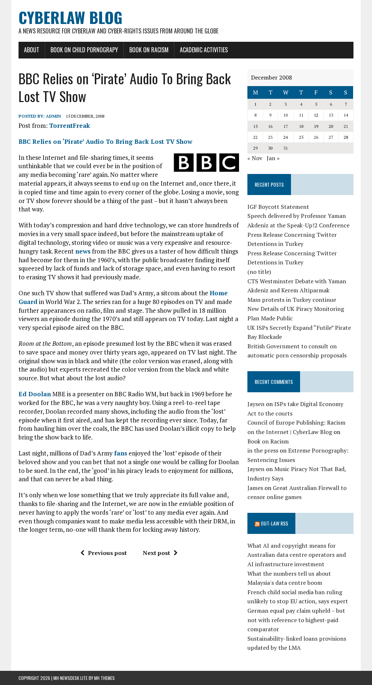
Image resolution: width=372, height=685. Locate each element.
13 (331, 115)
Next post (156, 553)
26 (316, 137)
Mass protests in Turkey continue (291, 300)
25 (301, 137)
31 (285, 148)
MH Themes (104, 678)
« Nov (254, 158)
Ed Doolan (35, 394)
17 (285, 126)
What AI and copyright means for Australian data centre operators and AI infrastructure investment (296, 555)
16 (270, 126)
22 (255, 137)
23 (270, 137)
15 (255, 126)
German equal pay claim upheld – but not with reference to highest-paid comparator (296, 620)
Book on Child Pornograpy (84, 49)
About (31, 49)
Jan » (273, 158)
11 (301, 115)
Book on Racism (149, 49)
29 (255, 148)
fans (120, 453)
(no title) (259, 272)
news (82, 251)
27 (331, 137)
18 (301, 126)
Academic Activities (204, 49)
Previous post (107, 553)
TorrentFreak (69, 125)
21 (346, 126)
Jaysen (255, 404)
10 (285, 115)
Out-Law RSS (274, 523)
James (255, 488)
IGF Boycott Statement (278, 207)
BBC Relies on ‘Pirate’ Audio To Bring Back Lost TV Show (105, 141)
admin (53, 116)
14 (346, 115)
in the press (262, 450)
